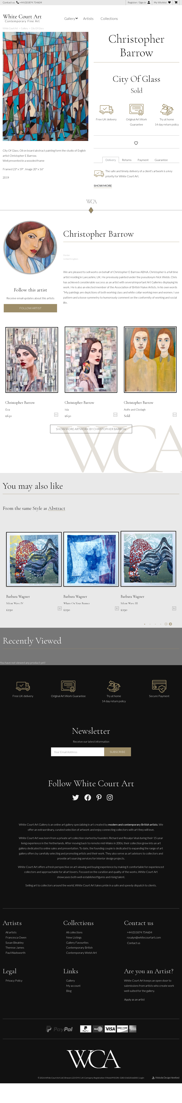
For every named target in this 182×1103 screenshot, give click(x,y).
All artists (11, 932)
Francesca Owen (16, 937)
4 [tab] (160, 624)
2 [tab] (150, 624)
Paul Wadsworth (15, 952)
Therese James (15, 947)
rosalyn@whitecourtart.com (144, 937)
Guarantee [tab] (161, 159)
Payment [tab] (143, 159)
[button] (83, 37)
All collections (74, 932)
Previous (166, 624)
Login (141, 1077)
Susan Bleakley (15, 942)
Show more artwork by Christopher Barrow (91, 429)
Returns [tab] (127, 159)
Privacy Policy (14, 980)
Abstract (56, 508)
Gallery (70, 980)
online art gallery (63, 824)
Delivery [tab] (110, 159)
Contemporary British (79, 947)
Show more (103, 185)
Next (170, 624)
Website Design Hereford (167, 1077)
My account (73, 985)
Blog (68, 990)
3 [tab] (155, 624)
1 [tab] (144, 624)
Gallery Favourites (77, 942)
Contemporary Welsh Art (81, 952)
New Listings (74, 937)
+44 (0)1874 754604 (30, 2)
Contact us (133, 943)
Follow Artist (30, 308)
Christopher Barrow (136, 46)
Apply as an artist (134, 999)
